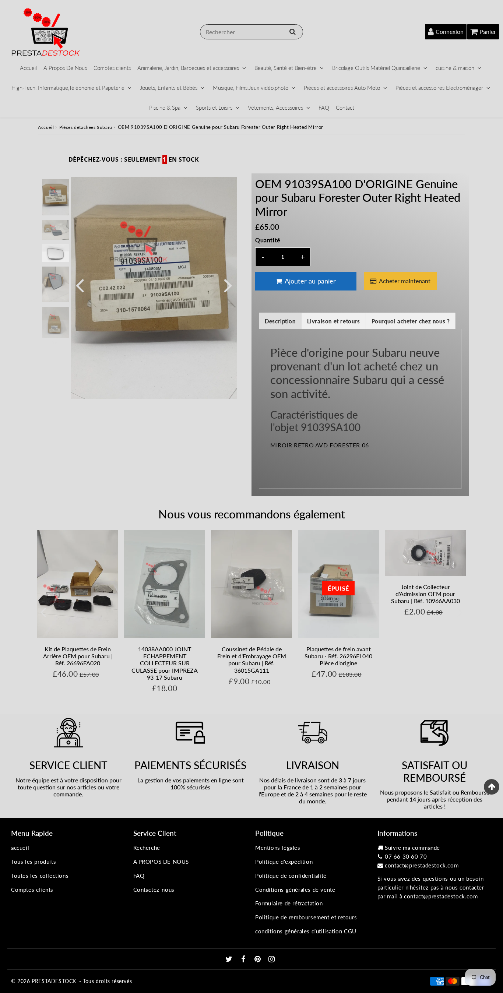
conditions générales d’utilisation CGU (305, 931)
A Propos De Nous (65, 67)
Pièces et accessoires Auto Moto (342, 87)
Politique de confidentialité (291, 875)
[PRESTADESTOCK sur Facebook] (244, 959)
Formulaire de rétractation (289, 903)
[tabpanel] (55, 197)
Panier (487, 31)
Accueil (28, 67)
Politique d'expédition (284, 861)
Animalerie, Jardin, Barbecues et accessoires (188, 67)
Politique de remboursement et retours (306, 917)
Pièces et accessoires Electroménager (439, 87)
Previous (80, 284)
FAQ (324, 107)
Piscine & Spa (164, 107)
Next (228, 284)
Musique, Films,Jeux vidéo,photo (250, 87)
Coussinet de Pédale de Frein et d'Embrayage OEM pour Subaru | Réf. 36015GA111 (251, 659)
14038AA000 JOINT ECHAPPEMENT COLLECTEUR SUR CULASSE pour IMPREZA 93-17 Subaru (164, 663)
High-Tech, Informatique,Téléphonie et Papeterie (67, 87)
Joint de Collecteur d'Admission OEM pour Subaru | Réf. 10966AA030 (425, 593)
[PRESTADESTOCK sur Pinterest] (258, 959)
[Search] (292, 31)
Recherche (146, 847)
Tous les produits (33, 861)
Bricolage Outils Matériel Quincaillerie (376, 67)
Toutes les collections (39, 875)
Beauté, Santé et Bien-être (285, 67)
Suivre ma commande (412, 847)
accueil (20, 847)
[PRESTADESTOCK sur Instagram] (272, 959)
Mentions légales (277, 847)
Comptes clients (112, 67)
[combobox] (251, 31)
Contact (345, 107)
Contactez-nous (154, 889)
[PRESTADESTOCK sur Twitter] (230, 959)
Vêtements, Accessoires (275, 107)
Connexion (450, 31)
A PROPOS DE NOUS (161, 861)
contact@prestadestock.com (421, 865)
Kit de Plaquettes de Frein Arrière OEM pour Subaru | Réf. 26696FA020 (78, 655)
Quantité (267, 239)
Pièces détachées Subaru (85, 127)
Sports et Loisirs (214, 107)
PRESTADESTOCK (54, 981)
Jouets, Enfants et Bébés (168, 87)
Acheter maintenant (404, 280)
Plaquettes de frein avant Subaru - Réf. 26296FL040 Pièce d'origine (338, 655)
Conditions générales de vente (295, 889)
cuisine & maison (455, 67)
